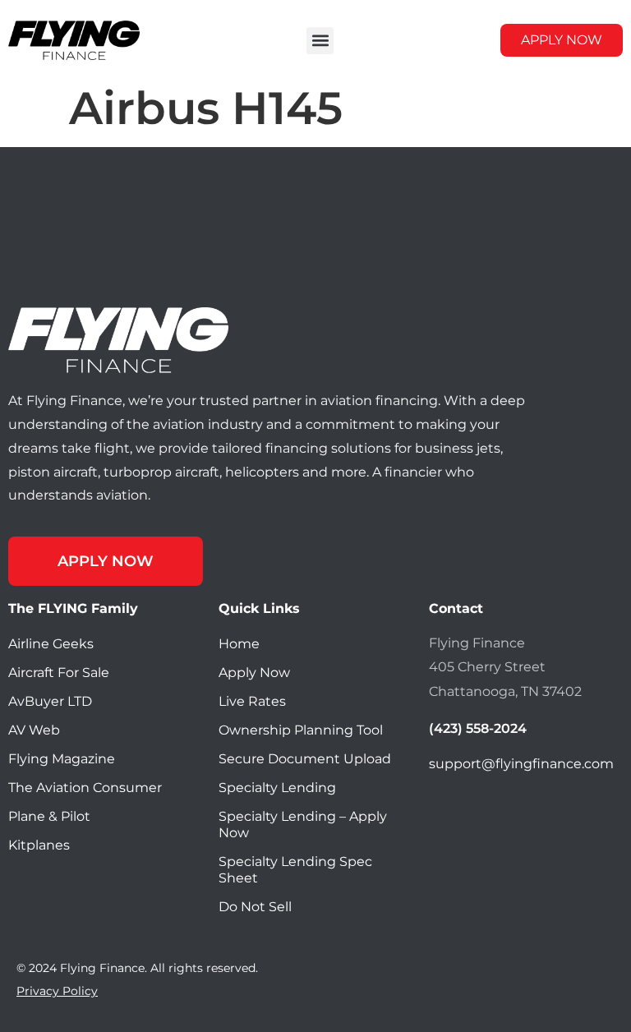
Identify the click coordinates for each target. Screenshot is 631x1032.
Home (239, 644)
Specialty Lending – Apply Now (303, 825)
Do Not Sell (255, 907)
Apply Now (254, 672)
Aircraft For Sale (58, 672)
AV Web (34, 730)
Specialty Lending (277, 787)
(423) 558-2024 (478, 728)
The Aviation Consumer (85, 787)
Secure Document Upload (305, 759)
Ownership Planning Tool (301, 730)
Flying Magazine (61, 759)
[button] (320, 40)
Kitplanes (39, 845)
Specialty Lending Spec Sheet (295, 870)
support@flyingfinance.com (521, 764)
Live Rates (252, 701)
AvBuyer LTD (50, 701)
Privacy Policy (57, 991)
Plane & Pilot (49, 816)
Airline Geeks (51, 644)
